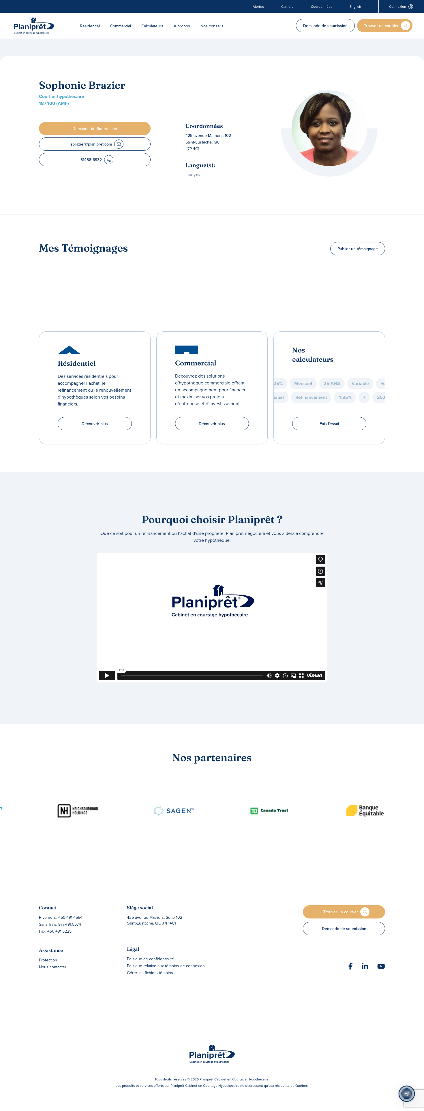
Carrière (287, 6)
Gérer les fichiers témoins (150, 973)
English (355, 6)
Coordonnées (321, 6)
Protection (48, 960)
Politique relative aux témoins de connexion (166, 966)
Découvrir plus (95, 424)
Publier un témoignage (357, 249)
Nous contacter (52, 967)
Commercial (120, 26)
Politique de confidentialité (150, 959)
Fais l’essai (329, 424)
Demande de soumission (325, 26)
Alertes (258, 6)
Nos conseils (212, 26)
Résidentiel (90, 26)
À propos (182, 26)
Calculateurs (152, 26)
